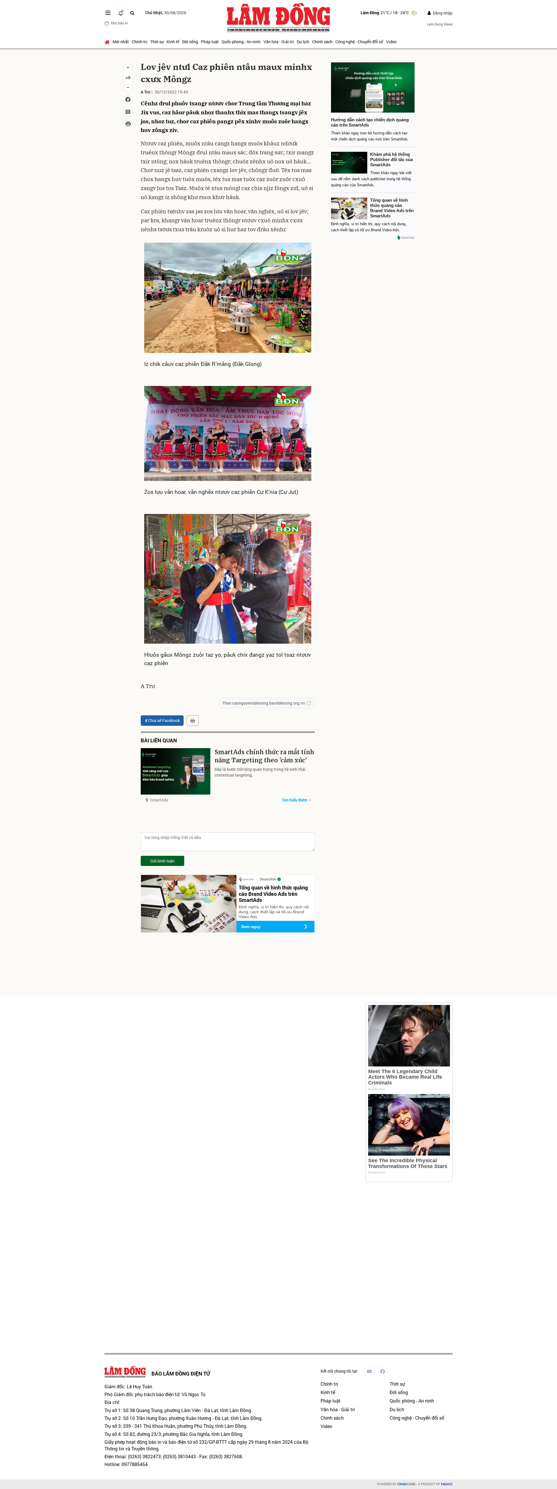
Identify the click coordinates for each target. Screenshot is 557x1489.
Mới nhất (121, 41)
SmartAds (159, 800)
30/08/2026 (165, 12)
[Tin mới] (120, 12)
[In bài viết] (128, 124)
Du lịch (303, 41)
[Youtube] (369, 1371)
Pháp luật (210, 41)
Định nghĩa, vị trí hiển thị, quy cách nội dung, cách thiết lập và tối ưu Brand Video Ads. (274, 912)
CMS (406, 1484)
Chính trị (139, 41)
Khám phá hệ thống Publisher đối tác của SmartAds (391, 159)
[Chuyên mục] (107, 12)
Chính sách (322, 41)
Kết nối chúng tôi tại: (339, 1371)
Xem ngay (251, 926)
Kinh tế (173, 41)
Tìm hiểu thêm (295, 800)
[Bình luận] (128, 111)
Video (391, 41)
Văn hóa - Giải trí (278, 41)
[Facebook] (382, 1371)
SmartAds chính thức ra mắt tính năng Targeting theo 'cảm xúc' (264, 756)
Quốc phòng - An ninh (241, 41)
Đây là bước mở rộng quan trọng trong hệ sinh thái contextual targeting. (260, 772)
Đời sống (190, 41)
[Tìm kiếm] (132, 13)
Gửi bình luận (162, 861)
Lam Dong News (440, 24)
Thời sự (157, 41)
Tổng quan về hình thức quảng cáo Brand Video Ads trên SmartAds (273, 893)
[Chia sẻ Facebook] (128, 99)
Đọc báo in (119, 23)
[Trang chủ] (107, 42)
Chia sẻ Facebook (164, 720)
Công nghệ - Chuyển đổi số (359, 41)
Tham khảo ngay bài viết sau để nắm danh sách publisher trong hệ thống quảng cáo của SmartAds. (371, 179)
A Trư (145, 92)
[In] (193, 720)
